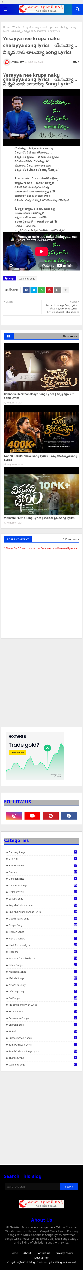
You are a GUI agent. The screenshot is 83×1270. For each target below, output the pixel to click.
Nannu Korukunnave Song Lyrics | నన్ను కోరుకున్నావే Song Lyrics (40, 458)
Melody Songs (43, 978)
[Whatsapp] (41, 290)
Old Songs (43, 998)
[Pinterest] (49, 290)
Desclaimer (41, 1257)
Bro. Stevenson (43, 865)
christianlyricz (42, 878)
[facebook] (69, 816)
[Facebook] (26, 290)
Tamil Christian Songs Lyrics (43, 1051)
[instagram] (14, 816)
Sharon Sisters (43, 1024)
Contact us (43, 1253)
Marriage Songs (43, 971)
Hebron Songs (43, 932)
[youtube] (32, 816)
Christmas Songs (43, 885)
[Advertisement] (41, 684)
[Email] (57, 290)
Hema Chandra (42, 938)
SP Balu (43, 1031)
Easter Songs (42, 898)
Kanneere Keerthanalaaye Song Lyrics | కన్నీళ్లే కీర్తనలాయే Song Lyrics (39, 396)
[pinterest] (50, 816)
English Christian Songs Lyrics (43, 912)
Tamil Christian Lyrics (43, 1044)
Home (6, 27)
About (27, 1253)
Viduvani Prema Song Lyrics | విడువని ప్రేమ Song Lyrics (39, 518)
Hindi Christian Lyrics (43, 945)
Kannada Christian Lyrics (43, 958)
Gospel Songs (43, 925)
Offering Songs (42, 991)
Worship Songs (21, 27)
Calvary (43, 872)
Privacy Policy (64, 1253)
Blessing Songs (42, 852)
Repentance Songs (42, 1018)
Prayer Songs (43, 1011)
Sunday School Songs (42, 1038)
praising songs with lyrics (43, 1004)
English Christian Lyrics (43, 905)
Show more (70, 336)
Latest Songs (43, 965)
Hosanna (43, 951)
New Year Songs (43, 985)
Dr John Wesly (43, 892)
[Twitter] (33, 290)
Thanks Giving (42, 1058)
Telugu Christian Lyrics (42, 1262)
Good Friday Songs (43, 918)
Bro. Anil (42, 858)
